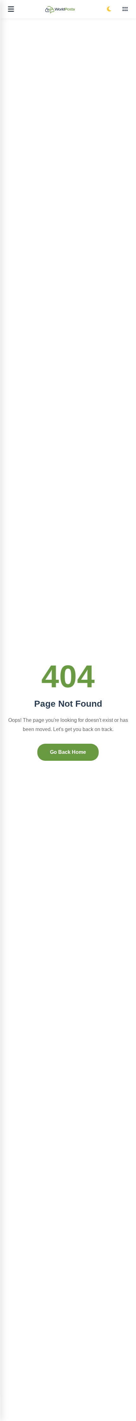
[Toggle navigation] (11, 9)
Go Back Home (68, 752)
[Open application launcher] (125, 9)
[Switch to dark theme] (109, 9)
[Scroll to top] (126, 1408)
